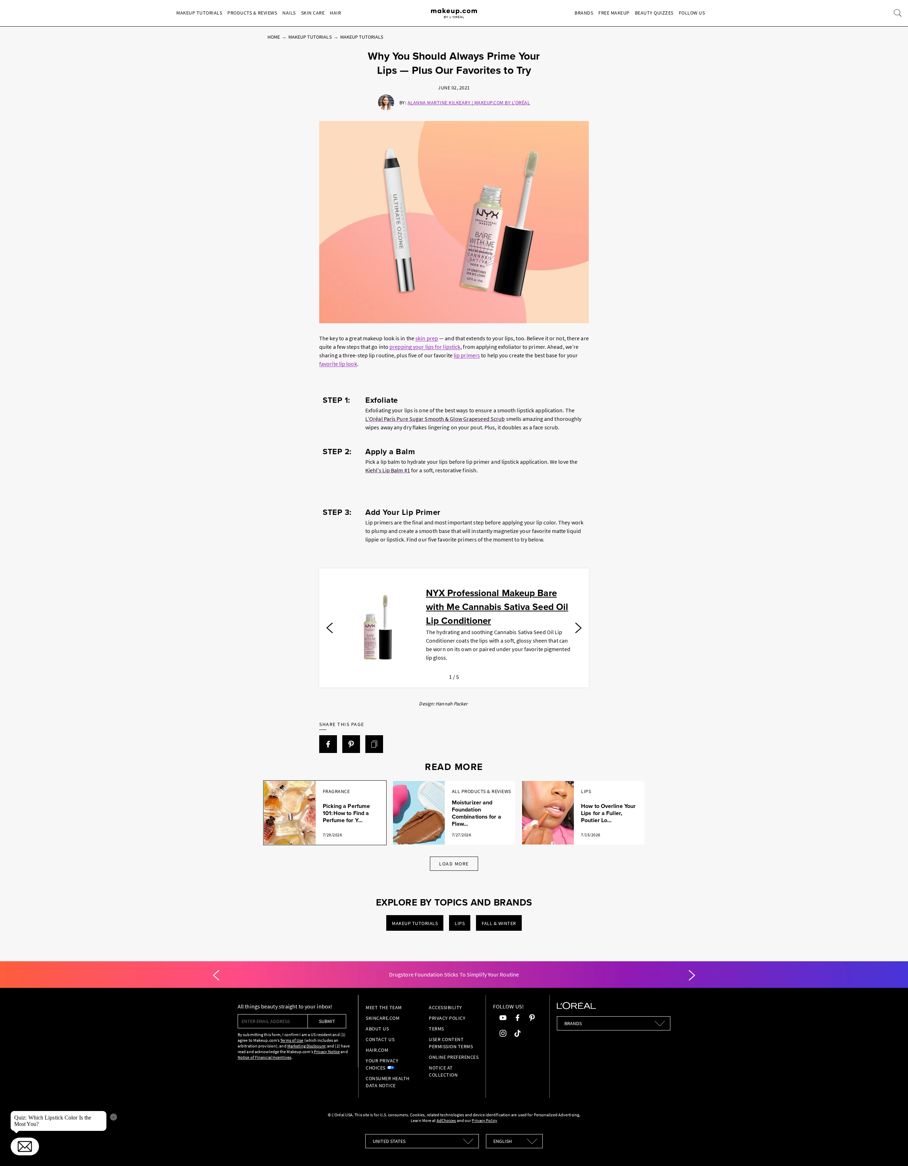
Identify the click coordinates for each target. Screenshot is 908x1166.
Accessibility (445, 1007)
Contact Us (380, 1039)
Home (273, 37)
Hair (335, 13)
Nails (289, 13)
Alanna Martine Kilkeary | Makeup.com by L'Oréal (469, 102)
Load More (454, 863)
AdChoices (446, 1120)
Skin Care (313, 13)
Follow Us (692, 13)
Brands (584, 13)
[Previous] (329, 628)
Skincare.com (382, 1018)
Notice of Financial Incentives (264, 1057)
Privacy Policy (447, 1018)
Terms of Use (291, 1040)
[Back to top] (891, 1149)
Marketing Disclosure (306, 1046)
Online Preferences (453, 1057)
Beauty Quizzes (654, 13)
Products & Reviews (252, 13)
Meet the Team (384, 1007)
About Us (377, 1028)
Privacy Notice (327, 1051)
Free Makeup (614, 13)
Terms (436, 1028)
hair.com (377, 1050)
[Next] (578, 628)
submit (327, 1021)
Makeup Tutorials (199, 13)
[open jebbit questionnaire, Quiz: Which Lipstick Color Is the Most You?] (25, 1146)
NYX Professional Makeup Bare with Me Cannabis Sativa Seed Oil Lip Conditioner (497, 606)
